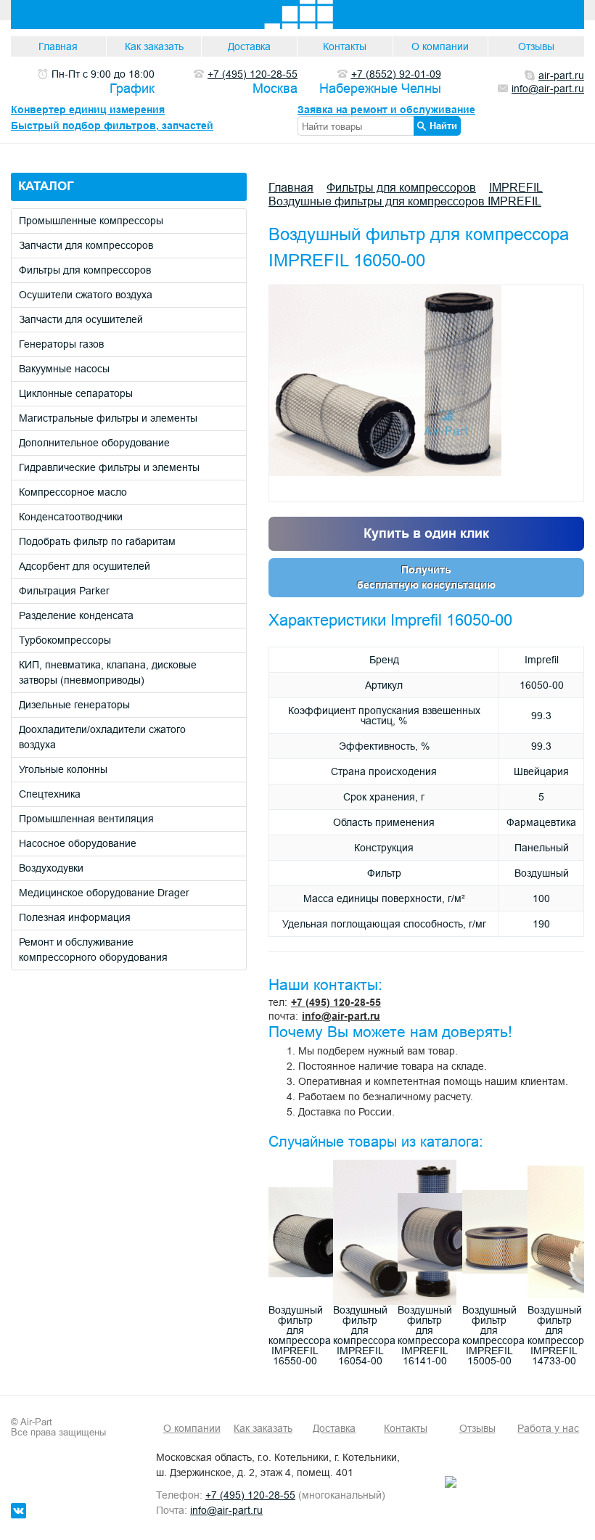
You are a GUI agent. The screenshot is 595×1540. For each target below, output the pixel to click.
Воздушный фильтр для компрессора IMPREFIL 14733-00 (559, 1335)
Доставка (249, 46)
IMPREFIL (516, 187)
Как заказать (154, 46)
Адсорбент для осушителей (84, 566)
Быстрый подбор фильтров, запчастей (112, 125)
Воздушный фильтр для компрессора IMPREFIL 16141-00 (429, 1335)
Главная (58, 46)
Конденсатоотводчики (71, 517)
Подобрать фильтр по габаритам (97, 541)
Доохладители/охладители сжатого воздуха (102, 737)
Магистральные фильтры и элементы (108, 418)
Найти (443, 125)
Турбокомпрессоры (65, 640)
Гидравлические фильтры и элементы (109, 467)
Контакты (344, 46)
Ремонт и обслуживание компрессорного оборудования (93, 949)
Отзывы (536, 46)
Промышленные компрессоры (91, 220)
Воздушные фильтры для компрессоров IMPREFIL (404, 201)
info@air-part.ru (341, 1016)
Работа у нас (548, 1428)
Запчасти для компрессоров (86, 245)
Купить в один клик (426, 533)
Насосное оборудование (77, 843)
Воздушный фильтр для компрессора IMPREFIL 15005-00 (493, 1335)
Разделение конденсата (76, 615)
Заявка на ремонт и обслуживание (386, 109)
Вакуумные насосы (64, 368)
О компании (440, 46)
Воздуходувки (51, 868)
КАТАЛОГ (46, 186)
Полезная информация (75, 917)
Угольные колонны (63, 769)
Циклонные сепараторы (76, 393)
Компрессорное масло (73, 492)
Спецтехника (50, 794)
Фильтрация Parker (64, 591)
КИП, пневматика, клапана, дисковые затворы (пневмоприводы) (108, 672)
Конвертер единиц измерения (88, 109)
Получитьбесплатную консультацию (426, 577)
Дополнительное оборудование (94, 443)
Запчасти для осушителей (81, 319)
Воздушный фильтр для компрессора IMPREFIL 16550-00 (299, 1335)
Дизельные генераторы (74, 704)
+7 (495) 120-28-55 (336, 1002)
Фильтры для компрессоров (85, 270)
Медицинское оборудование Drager (104, 892)
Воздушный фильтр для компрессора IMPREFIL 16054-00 (364, 1335)
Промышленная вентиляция (86, 818)
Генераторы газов (61, 344)
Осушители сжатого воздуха (85, 294)
